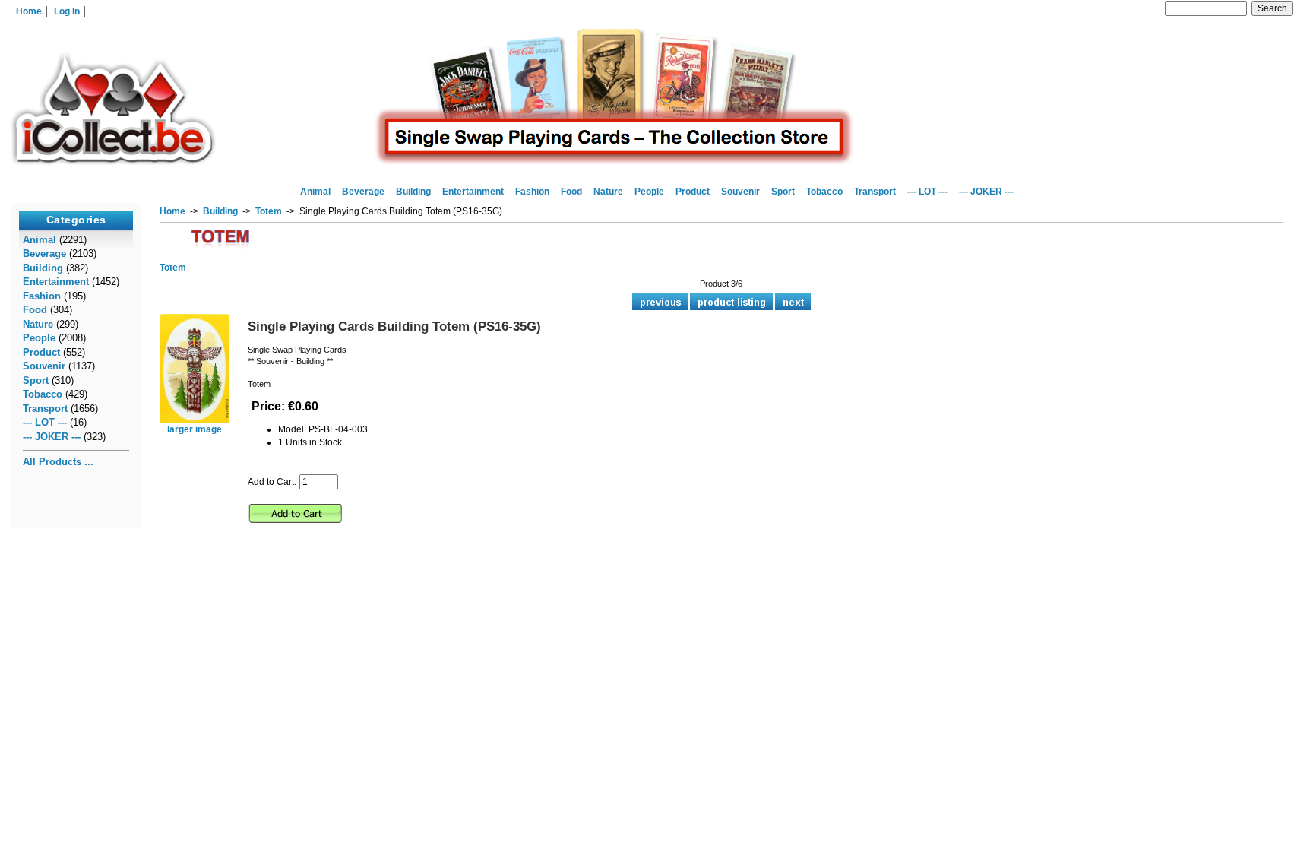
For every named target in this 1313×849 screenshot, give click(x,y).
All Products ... (58, 461)
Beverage (363, 191)
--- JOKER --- (986, 191)
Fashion (532, 191)
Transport (875, 191)
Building (220, 211)
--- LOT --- (927, 191)
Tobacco (824, 191)
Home (29, 11)
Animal (315, 191)
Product (692, 191)
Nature (608, 191)
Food (571, 191)
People (649, 191)
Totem (268, 211)
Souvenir (740, 191)
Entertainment (473, 191)
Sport (783, 191)
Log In (67, 11)
